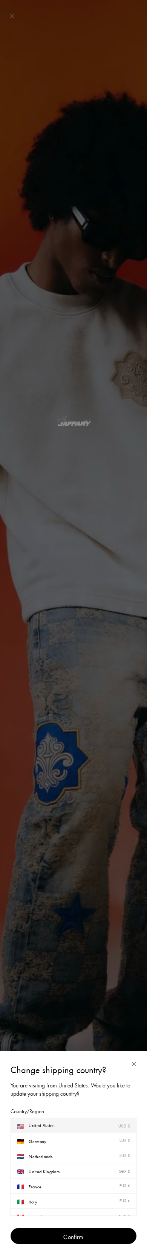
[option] (73, 1125)
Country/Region (27, 1110)
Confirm (73, 1235)
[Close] (134, 1064)
